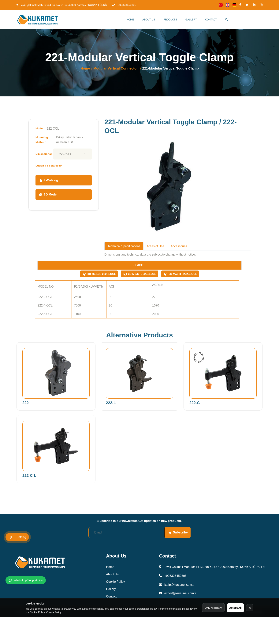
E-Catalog (51, 180)
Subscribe (180, 532)
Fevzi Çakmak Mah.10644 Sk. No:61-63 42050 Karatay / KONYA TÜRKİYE (64, 4)
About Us (148, 19)
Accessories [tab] (179, 246)
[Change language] (221, 5)
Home (130, 19)
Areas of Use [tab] (155, 246)
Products (170, 19)
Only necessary (213, 607)
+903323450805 (126, 4)
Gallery (191, 19)
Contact (211, 19)
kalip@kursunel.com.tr (179, 584)
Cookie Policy (53, 612)
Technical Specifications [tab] (124, 246)
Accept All (235, 607)
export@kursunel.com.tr (180, 593)
